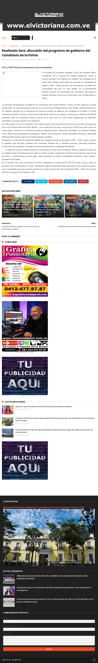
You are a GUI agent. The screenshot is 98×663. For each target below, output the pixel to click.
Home (4, 38)
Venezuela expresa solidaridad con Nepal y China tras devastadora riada (43, 507)
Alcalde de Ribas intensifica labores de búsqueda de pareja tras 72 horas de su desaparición (48, 208)
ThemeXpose (16, 660)
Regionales (14, 46)
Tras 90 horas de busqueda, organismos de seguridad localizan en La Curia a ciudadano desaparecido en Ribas (17, 207)
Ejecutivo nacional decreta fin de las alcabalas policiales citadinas (43, 406)
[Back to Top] (94, 660)
